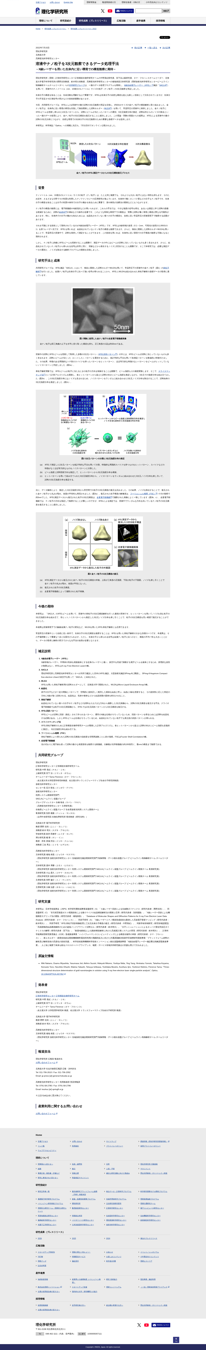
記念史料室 (42, 1266)
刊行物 (40, 1257)
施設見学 (75, 1261)
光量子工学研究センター (47, 1225)
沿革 (108, 1164)
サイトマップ (111, 1141)
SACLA (163, 85)
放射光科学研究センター (115, 1225)
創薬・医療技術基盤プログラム (84, 1199)
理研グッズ (42, 1261)
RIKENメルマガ (126, 11)
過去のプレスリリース (148, 1238)
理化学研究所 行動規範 (149, 1164)
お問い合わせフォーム (45, 1062)
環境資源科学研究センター (116, 1220)
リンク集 (41, 1146)
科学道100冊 (111, 1261)
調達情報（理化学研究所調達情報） (153, 1141)
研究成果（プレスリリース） (55, 29)
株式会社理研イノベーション (49, 1287)
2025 (74, 1238)
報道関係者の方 (109, 2)
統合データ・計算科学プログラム (118, 1191)
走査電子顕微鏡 (104, 497)
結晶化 (63, 212)
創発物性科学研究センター (150, 1220)
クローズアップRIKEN (46, 1252)
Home (38, 29)
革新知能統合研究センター (48, 1216)
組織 (39, 1169)
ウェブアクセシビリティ (47, 1151)
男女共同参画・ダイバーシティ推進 (153, 1173)
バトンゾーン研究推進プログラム (50, 1204)
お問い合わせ (55, 2)
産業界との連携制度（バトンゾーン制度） (86, 1280)
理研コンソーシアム (113, 1287)
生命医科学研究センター (115, 1216)
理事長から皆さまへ (45, 1164)
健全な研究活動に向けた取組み (118, 1173)
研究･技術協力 (111, 1279)
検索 (165, 11)
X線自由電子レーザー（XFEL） (138, 85)
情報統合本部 (77, 1216)
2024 (108, 1238)
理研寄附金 (91, 2)
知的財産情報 (43, 1279)
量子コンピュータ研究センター (152, 1208)
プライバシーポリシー (114, 1146)
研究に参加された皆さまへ (48, 1178)
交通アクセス (41, 2)
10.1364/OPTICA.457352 (52, 974)
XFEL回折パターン (108, 354)
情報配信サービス (78, 1257)
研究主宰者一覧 (44, 1191)
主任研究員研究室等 (113, 1204)
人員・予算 (110, 1169)
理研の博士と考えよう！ (81, 1252)
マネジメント (145, 1169)
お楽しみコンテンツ (113, 1257)
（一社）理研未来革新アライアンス (153, 1287)
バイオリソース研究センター (83, 1220)
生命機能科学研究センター (150, 1216)
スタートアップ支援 (79, 1287)
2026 (40, 1238)
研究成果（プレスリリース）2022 (83, 29)
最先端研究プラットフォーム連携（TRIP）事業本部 (84, 1193)
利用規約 (75, 1146)
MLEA (107, 108)
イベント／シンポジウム (149, 1252)
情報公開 (75, 1173)
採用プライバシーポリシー (150, 1146)
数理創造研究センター (80, 1208)
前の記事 (138, 48)
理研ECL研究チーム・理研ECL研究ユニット (52, 1209)
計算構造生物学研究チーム (67, 996)
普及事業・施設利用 (148, 1279)
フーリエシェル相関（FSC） (143, 494)
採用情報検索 (43, 1305)
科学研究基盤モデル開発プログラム (153, 1191)
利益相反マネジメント (80, 1178)
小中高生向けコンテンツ (156, 2)
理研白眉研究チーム (148, 1204)
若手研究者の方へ (78, 1305)
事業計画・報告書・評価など (49, 1173)
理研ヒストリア (146, 1261)
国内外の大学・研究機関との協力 (84, 1292)
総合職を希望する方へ (114, 1305)
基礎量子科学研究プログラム (49, 1199)
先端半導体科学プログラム (116, 1199)
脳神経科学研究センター (47, 1220)
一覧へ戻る (152, 48)
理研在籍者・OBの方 (131, 2)
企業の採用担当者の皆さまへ (49, 1292)
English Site (68, 2)
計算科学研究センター (45, 996)
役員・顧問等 (77, 1164)
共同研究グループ (77, 85)
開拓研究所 (76, 1204)
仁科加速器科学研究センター (83, 1225)
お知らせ (109, 1252)
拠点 (73, 1169)
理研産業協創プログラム (149, 1199)
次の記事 (166, 48)
